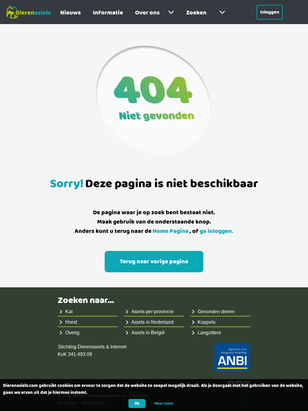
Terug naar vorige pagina (154, 261)
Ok (136, 403)
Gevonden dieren (216, 311)
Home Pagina (170, 231)
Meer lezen (164, 403)
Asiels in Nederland (152, 322)
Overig (72, 332)
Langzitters (209, 332)
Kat (68, 311)
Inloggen (269, 12)
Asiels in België (148, 332)
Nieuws (70, 12)
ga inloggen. (216, 231)
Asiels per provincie (152, 311)
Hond (71, 322)
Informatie (108, 12)
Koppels (206, 322)
